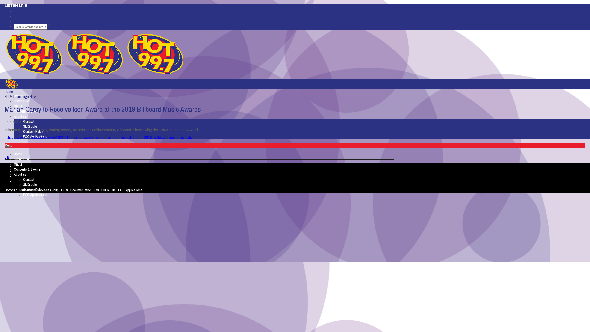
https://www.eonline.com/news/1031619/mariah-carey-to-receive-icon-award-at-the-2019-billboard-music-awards (98, 137)
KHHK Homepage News (21, 96)
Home (18, 154)
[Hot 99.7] (125, 73)
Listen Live (21, 101)
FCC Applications (35, 194)
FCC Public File (105, 190)
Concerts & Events (27, 169)
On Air (18, 164)
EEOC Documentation (76, 190)
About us (20, 116)
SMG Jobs (30, 126)
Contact (28, 179)
